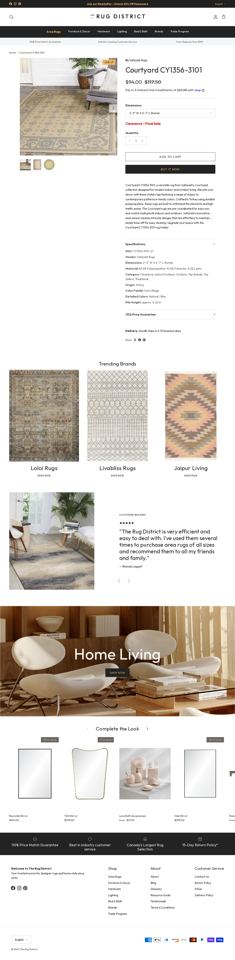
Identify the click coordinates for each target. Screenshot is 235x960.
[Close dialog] (186, 435)
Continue (80, 510)
